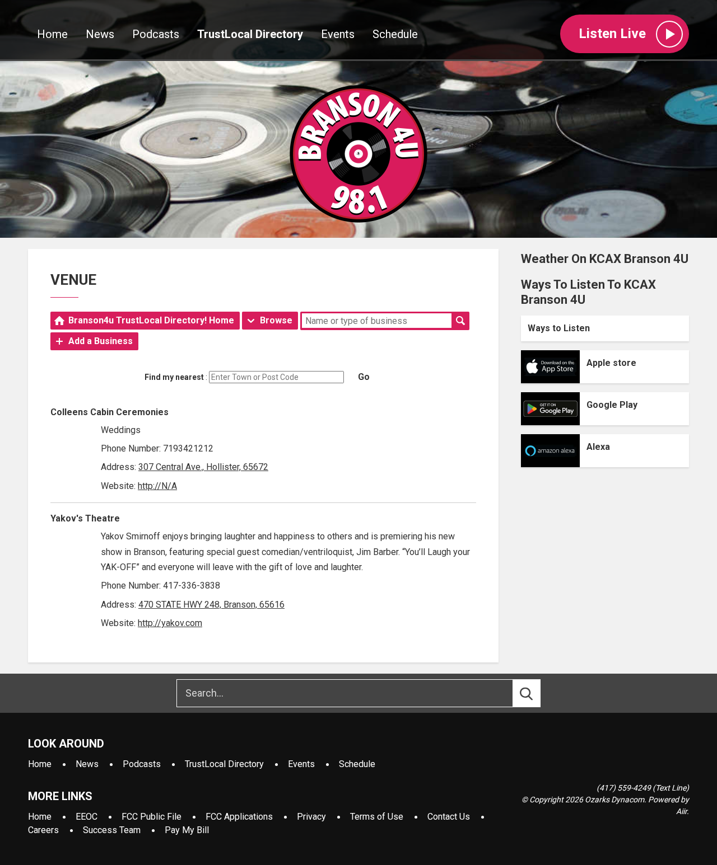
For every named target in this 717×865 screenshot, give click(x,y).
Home (52, 34)
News (100, 34)
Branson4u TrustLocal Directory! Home (151, 320)
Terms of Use (376, 816)
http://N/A (157, 486)
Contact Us (448, 816)
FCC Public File (151, 816)
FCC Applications (239, 816)
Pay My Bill (187, 830)
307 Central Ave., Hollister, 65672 (203, 467)
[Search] (536, 693)
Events (338, 34)
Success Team (112, 830)
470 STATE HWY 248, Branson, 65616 (211, 604)
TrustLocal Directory (250, 34)
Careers (43, 830)
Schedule (395, 34)
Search (460, 321)
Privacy (311, 816)
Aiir (681, 811)
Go (364, 377)
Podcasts (155, 34)
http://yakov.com (170, 623)
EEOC (86, 816)
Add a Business (100, 341)
